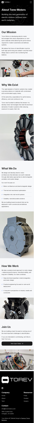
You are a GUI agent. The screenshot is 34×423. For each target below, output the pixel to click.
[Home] (6, 2)
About (3, 398)
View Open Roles (16, 343)
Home (3, 395)
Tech (3, 401)
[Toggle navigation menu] (30, 2)
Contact (26, 398)
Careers (26, 401)
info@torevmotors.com (8, 409)
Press (25, 395)
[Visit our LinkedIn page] (2, 388)
